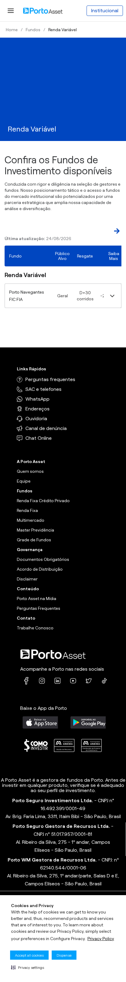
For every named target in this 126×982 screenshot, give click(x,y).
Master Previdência (35, 530)
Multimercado (30, 520)
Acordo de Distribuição (40, 569)
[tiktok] (104, 681)
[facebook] (26, 681)
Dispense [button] (64, 955)
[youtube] (73, 681)
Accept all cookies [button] (29, 955)
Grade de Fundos (34, 539)
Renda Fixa (27, 510)
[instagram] (42, 681)
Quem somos (30, 471)
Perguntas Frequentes (38, 608)
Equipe (24, 481)
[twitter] (89, 681)
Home (12, 29)
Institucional (104, 10)
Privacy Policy (100, 938)
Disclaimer (27, 578)
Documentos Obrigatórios (43, 559)
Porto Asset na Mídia (36, 598)
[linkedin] (57, 681)
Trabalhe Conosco (35, 627)
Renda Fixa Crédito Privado (43, 500)
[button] (27, 967)
